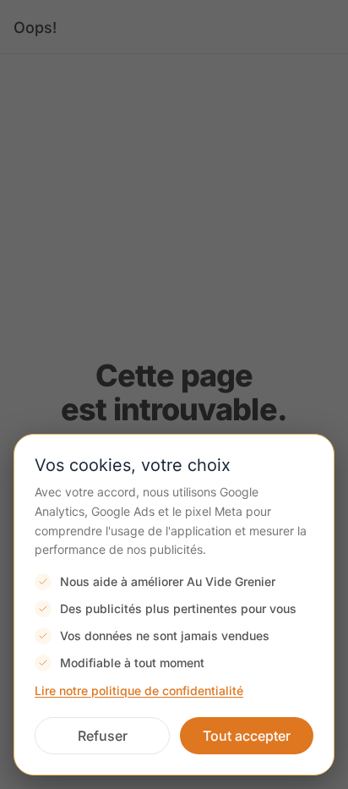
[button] (102, 735)
